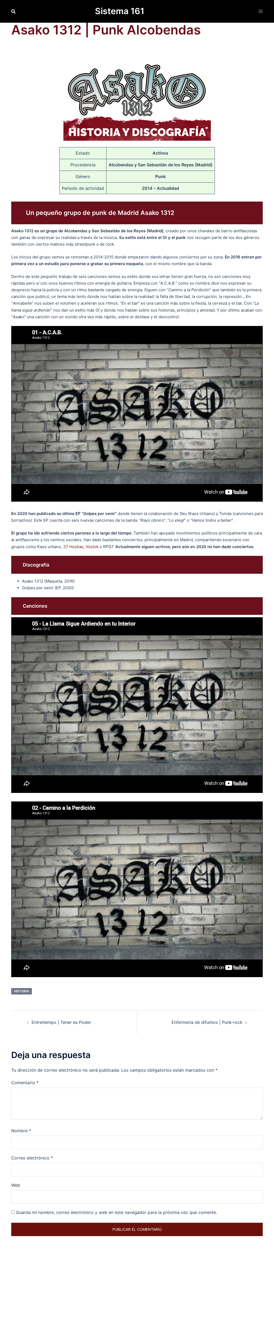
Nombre (21, 1130)
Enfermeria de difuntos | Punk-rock (207, 1022)
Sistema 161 (119, 11)
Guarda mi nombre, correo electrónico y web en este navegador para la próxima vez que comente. (116, 1212)
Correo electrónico (32, 1158)
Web (15, 1185)
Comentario (25, 1082)
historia (21, 991)
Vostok (92, 546)
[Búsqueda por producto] (13, 11)
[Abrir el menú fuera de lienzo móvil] (260, 11)
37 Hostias (73, 546)
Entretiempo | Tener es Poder (61, 1022)
